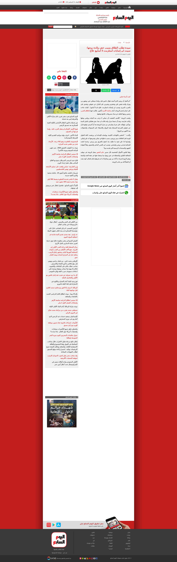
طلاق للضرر (102, 177)
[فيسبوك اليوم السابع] (75, 78)
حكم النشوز (100, 152)
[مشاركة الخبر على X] (96, 90)
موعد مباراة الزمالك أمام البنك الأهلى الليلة (63, 306)
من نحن (65, 553)
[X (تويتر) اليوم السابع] (69, 78)
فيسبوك (114, 90)
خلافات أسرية (112, 177)
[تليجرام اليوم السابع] (54, 78)
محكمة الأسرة (107, 111)
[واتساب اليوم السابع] (49, 78)
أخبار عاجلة (126, 180)
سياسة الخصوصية (57, 553)
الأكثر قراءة (74, 200)
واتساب (104, 90)
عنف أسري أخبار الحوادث (89, 177)
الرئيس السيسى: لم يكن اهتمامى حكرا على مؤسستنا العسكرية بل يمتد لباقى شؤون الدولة (100, 26)
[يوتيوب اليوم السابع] (59, 78)
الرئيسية (128, 42)
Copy (49, 90)
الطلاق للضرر (85, 111)
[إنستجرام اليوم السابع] (64, 78)
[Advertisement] (88, 501)
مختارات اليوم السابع (71, 397)
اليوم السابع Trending (71, 94)
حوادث (119, 42)
